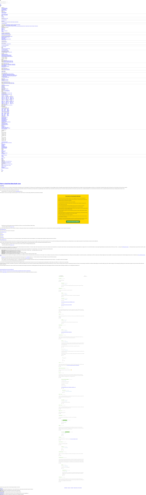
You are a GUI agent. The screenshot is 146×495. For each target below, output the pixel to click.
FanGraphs (3, 17)
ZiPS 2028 (5, 41)
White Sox (7, 99)
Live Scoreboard (4, 48)
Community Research (4, 23)
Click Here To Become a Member (73, 221)
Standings (3, 156)
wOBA (2, 161)
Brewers (7, 100)
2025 (5, 60)
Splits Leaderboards (4, 65)
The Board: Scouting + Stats (5, 127)
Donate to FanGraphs (4, 10)
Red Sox (3, 98)
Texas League (13, 74)
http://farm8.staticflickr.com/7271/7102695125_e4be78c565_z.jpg (68, 387)
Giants (8, 114)
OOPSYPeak (3, 34)
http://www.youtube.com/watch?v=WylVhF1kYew (73, 365)
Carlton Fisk (66, 421)
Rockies (11, 103)
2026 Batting (3, 79)
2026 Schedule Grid (4, 119)
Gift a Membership (4, 9)
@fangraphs (65, 487)
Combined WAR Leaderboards (5, 85)
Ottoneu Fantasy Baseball (5, 14)
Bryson (65, 380)
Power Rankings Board (4, 147)
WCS (11, 82)
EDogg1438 (66, 299)
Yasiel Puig (3, 187)
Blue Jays (3, 96)
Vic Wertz (66, 284)
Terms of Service (76, 487)
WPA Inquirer (3, 87)
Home (7, 90)
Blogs (2, 158)
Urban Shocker (66, 447)
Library (2, 150)
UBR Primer (4, 165)
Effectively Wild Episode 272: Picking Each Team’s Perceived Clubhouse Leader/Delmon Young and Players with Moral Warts (15, 270)
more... (11, 161)
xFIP (3, 162)
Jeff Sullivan (2, 185)
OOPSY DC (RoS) (4, 39)
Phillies (2, 103)
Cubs (4, 114)
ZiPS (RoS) (3, 36)
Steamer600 (3, 33)
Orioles (2, 97)
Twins (6, 98)
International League (5, 73)
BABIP (5, 162)
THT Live (6, 25)
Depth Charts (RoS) (4, 37)
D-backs (11, 100)
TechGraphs (15, 24)
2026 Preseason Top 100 (4, 141)
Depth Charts (3, 29)
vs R (5, 90)
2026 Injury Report (4, 117)
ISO (6, 161)
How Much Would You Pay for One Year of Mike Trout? (7, 269)
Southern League (9, 74)
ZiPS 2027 (3, 41)
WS (5, 82)
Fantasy (12, 25)
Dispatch (9, 25)
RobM (66, 471)
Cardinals (7, 101)
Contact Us (69, 487)
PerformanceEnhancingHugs (69, 391)
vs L (4, 90)
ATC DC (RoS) (3, 38)
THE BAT (3, 30)
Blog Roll (3, 16)
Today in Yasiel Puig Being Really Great (10, 183)
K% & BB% (8, 161)
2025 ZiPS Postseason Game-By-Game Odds (7, 56)
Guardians (7, 96)
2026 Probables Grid (4, 120)
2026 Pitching (6, 79)
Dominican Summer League (5, 77)
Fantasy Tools (3, 157)
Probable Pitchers (8, 48)
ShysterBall (14, 25)
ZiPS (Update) (6, 36)
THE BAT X (5, 30)
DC (5, 96)
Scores (2, 155)
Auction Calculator (4, 46)
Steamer (2, 28)
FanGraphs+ (18, 24)
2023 (8, 60)
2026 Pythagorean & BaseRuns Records (6, 55)
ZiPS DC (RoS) (10, 36)
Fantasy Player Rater (4, 12)
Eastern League (4, 74)
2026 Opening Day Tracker (5, 124)
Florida (6, 76)
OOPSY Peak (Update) (8, 34)
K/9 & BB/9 (7, 162)
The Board (3, 126)
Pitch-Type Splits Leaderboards (5, 66)
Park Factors (3, 151)
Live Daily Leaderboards (5, 49)
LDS (9, 82)
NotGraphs (12, 24)
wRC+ (4, 161)
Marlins (2, 101)
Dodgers (11, 101)
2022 (10, 60)
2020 (11, 94)
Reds (6, 103)
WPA (7, 165)
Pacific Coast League (11, 73)
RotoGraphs (3, 21)
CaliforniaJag (66, 341)
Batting (2, 71)
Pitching (5, 71)
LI (8, 165)
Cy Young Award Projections (5, 45)
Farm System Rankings (4, 128)
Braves (2, 100)
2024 (7, 60)
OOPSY (3, 31)
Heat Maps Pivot (4, 144)
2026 (4, 60)
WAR (2, 165)
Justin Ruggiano (18, 191)
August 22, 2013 (12, 226)
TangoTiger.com (2, 492)
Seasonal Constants (4, 166)
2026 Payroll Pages (4, 118)
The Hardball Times (8, 24)
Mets (2, 114)
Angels (11, 96)
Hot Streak (3, 145)
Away (8, 90)
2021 (9, 94)
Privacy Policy (80, 487)
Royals (6, 97)
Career (12, 60)
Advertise (72, 487)
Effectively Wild (6, 18)
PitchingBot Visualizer (4, 146)
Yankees (3, 99)
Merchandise (3, 153)
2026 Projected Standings (5, 54)
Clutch (10, 165)
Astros (11, 97)
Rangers (11, 99)
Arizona (4, 76)
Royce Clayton (27, 258)
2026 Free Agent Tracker (5, 123)
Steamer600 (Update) (7, 33)
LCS (7, 82)
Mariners (11, 98)
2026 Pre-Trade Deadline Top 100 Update (7, 142)
